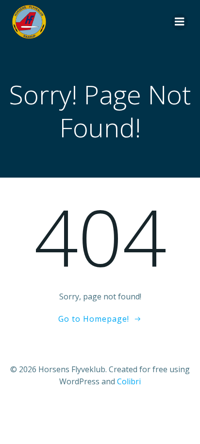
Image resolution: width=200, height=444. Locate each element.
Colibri (129, 381)
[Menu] (179, 22)
